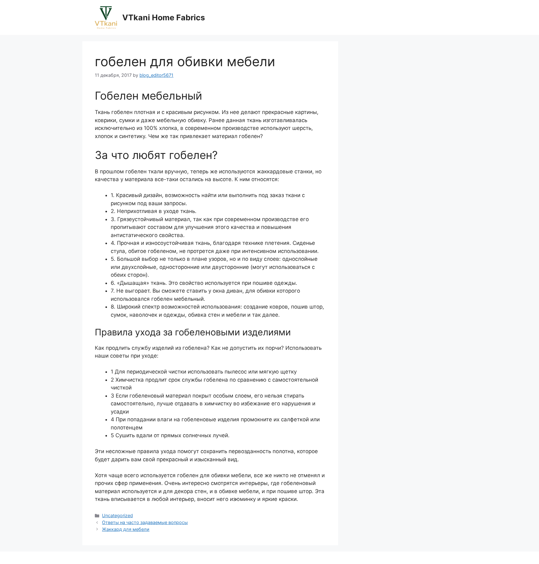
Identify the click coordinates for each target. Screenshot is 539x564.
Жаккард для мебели (125, 529)
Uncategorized (117, 515)
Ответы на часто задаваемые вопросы (145, 522)
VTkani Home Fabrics (163, 17)
